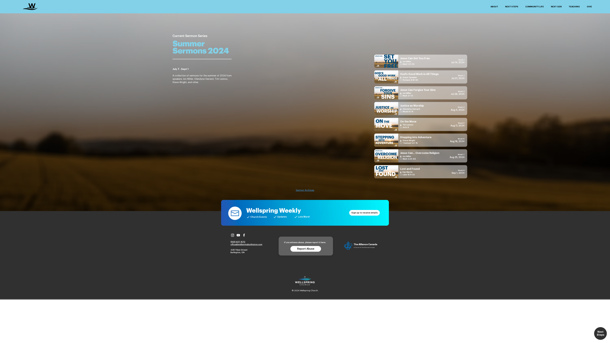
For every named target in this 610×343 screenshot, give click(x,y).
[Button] (420, 61)
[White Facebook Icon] (244, 235)
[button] (494, 7)
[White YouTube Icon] (238, 235)
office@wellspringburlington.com (246, 244)
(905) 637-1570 (237, 242)
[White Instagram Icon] (232, 235)
